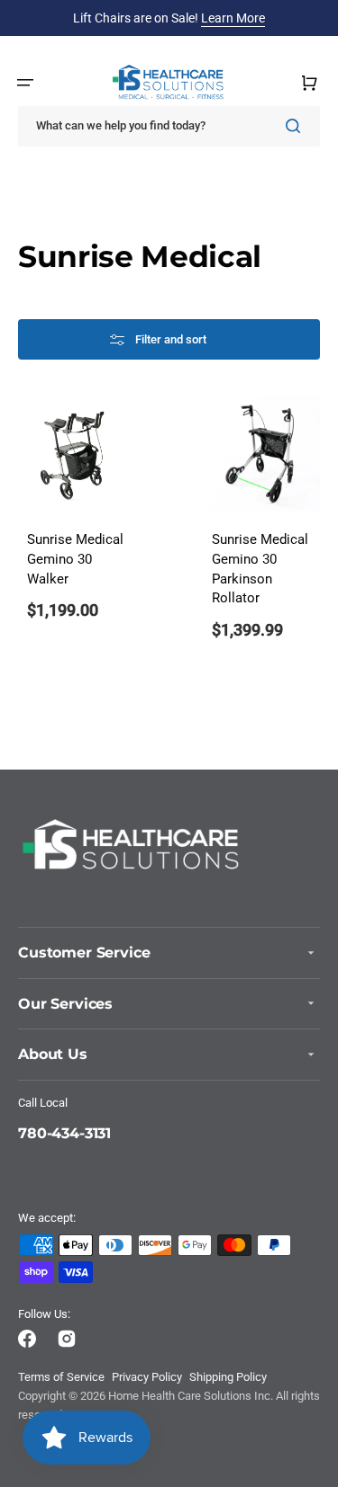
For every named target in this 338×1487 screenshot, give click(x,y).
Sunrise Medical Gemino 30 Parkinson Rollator (260, 569)
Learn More (233, 18)
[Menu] (25, 82)
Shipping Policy (228, 1377)
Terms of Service (61, 1377)
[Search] (296, 126)
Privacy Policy (147, 1377)
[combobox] (169, 126)
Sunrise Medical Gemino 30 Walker (75, 559)
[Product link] (76, 529)
